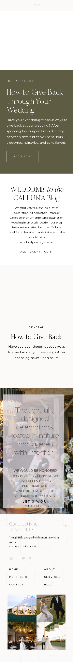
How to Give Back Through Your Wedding (34, 102)
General (36, 327)
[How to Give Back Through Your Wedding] (36, 40)
